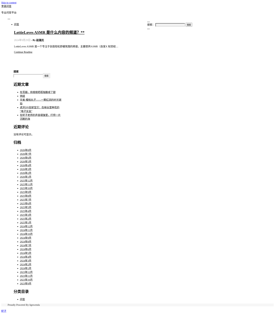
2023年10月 (26, 279)
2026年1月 (25, 177)
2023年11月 (26, 276)
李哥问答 (6, 6)
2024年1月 (25, 268)
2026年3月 (25, 169)
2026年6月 (25, 157)
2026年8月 (25, 150)
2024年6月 (25, 249)
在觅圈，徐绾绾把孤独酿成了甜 (38, 92)
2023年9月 (25, 283)
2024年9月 (25, 237)
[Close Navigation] (148, 28)
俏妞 (22, 96)
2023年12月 (26, 272)
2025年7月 (25, 199)
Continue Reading (23, 52)
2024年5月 (25, 253)
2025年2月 (25, 218)
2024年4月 (25, 257)
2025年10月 (26, 188)
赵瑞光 (40, 40)
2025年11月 (26, 184)
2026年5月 (25, 161)
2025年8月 (25, 196)
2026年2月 (25, 173)
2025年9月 (25, 192)
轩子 (3, 311)
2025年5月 (25, 207)
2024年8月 (25, 241)
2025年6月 (25, 203)
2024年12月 (26, 226)
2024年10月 (26, 234)
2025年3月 (25, 215)
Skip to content (8, 2)
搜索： (151, 24)
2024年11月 (26, 230)
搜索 (16, 71)
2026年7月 (25, 154)
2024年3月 (25, 260)
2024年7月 (25, 245)
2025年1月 (25, 222)
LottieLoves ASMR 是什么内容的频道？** (49, 32)
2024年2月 (25, 264)
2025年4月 (25, 211)
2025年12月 (26, 180)
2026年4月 (25, 165)
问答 (16, 24)
